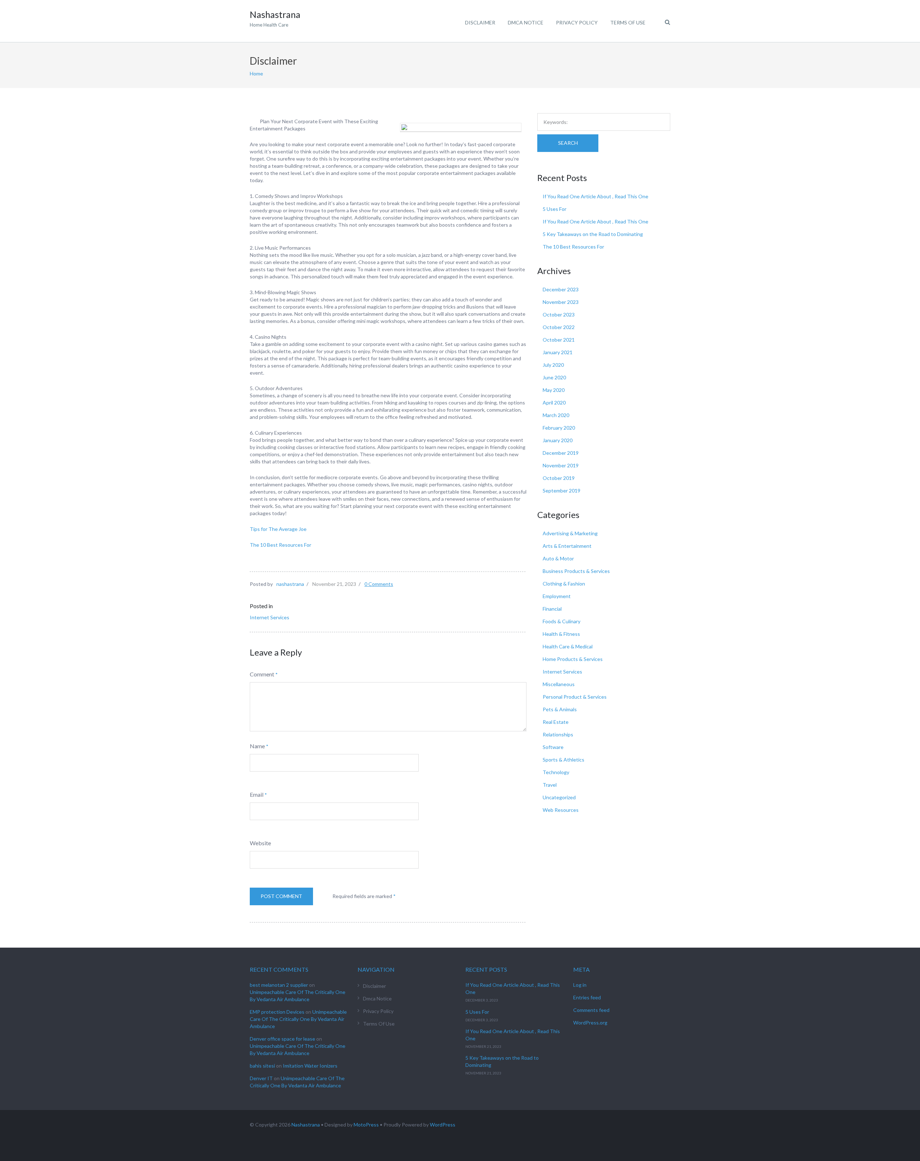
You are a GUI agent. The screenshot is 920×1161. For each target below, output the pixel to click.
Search (568, 143)
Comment (262, 674)
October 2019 (559, 478)
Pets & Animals (560, 709)
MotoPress (366, 1124)
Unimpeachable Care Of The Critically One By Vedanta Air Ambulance (298, 1019)
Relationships (558, 734)
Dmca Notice (525, 22)
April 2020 (554, 402)
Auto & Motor (558, 558)
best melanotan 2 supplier (279, 985)
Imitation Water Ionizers (310, 1066)
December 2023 (561, 289)
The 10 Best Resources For (280, 545)
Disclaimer (480, 22)
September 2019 (561, 490)
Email (256, 794)
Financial (552, 609)
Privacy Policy (577, 22)
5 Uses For (554, 209)
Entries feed (587, 997)
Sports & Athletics (563, 760)
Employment (557, 596)
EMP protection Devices (277, 1012)
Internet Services (269, 617)
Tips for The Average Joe (278, 529)
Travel (550, 785)
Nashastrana (305, 1124)
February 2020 (559, 428)
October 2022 (559, 327)
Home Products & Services (573, 659)
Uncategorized (559, 797)
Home (256, 73)
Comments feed (591, 1010)
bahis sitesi (262, 1066)
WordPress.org (590, 1022)
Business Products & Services (576, 571)
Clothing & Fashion (564, 583)
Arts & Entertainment (567, 546)
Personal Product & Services (575, 697)
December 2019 (561, 453)
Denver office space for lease (282, 1039)
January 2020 (557, 440)
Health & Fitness (561, 634)
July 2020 (553, 365)
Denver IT (261, 1078)
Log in (579, 985)
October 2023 (559, 314)
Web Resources (561, 810)
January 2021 (557, 352)
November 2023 (561, 302)
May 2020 (554, 390)
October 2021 (559, 340)
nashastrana (290, 584)
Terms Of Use (627, 22)
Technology (556, 772)
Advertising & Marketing (570, 533)
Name (257, 746)
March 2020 (556, 415)
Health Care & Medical (568, 646)
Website (260, 842)
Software (553, 747)
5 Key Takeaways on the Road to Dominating (593, 234)
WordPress (442, 1124)
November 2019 (561, 465)
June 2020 (554, 377)
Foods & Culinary (561, 621)
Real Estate (556, 722)
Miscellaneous (559, 684)
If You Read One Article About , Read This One (595, 196)
